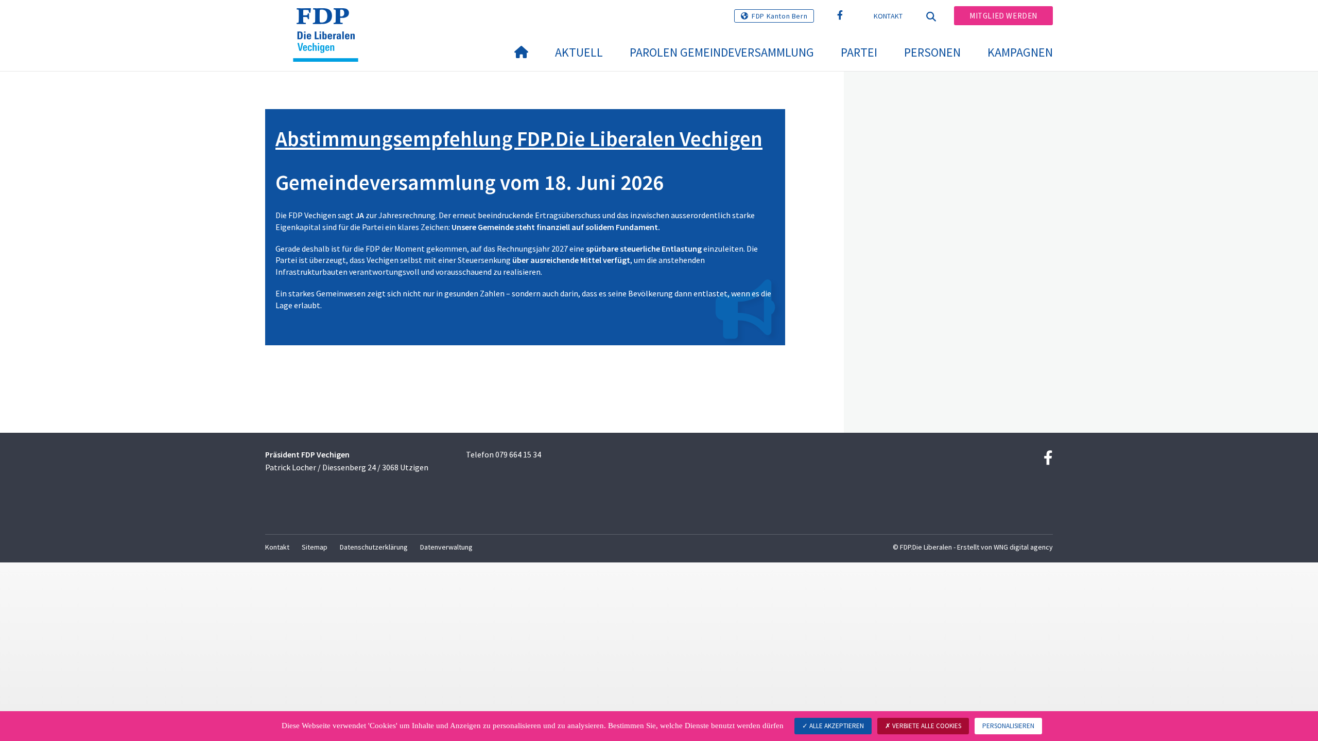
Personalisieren (1008, 725)
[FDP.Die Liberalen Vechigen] (329, 21)
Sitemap (314, 547)
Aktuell (579, 52)
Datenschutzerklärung (374, 547)
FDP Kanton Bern (779, 16)
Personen (932, 52)
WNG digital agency (1023, 547)
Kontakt (888, 16)
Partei (859, 52)
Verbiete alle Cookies (926, 725)
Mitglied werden (1003, 16)
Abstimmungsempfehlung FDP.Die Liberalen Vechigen (518, 139)
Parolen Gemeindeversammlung (722, 52)
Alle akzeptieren (836, 725)
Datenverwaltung (446, 547)
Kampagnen (1020, 52)
